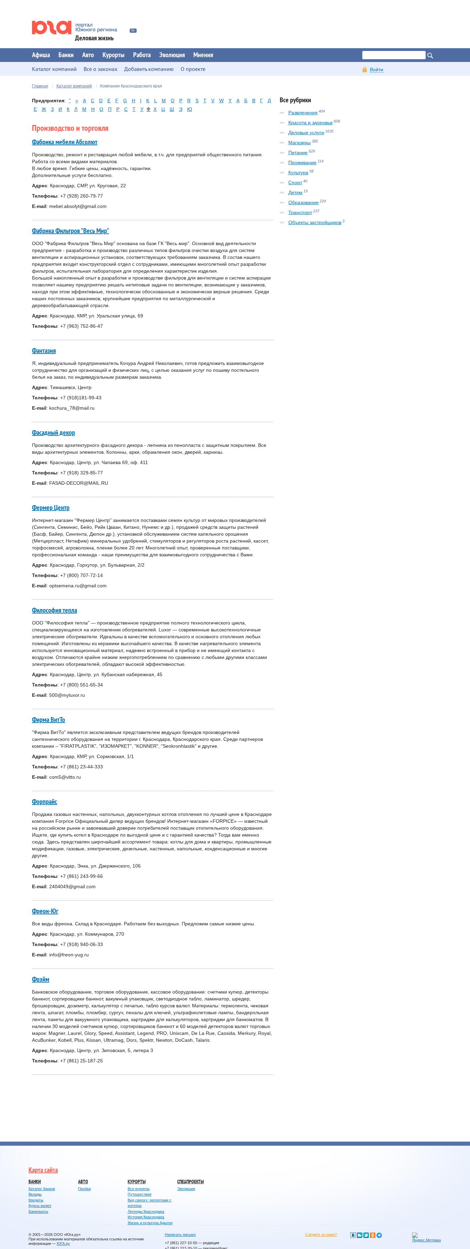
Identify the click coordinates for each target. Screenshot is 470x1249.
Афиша (41, 55)
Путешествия (139, 1194)
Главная (40, 86)
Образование (303, 202)
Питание (298, 152)
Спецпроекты (190, 1181)
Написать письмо (180, 1234)
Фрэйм (40, 979)
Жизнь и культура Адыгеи (150, 1223)
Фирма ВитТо (48, 720)
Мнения (203, 55)
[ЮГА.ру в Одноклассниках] (372, 1235)
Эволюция (172, 55)
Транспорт (300, 212)
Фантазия (44, 351)
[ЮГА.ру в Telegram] (379, 1235)
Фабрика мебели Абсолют (64, 142)
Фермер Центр (51, 508)
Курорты (114, 55)
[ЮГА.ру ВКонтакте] (353, 1235)
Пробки (84, 1189)
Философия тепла (54, 610)
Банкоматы (38, 1211)
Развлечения (303, 112)
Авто (88, 55)
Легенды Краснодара (146, 1211)
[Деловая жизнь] (79, 27)
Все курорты (139, 1189)
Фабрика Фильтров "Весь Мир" (70, 231)
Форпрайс (44, 802)
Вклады (35, 1194)
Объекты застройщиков (314, 222)
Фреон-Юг (45, 911)
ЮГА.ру (63, 1243)
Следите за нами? (321, 1234)
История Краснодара (146, 1217)
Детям (295, 192)
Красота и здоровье (310, 122)
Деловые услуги (306, 132)
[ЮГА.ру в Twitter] (366, 1235)
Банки (66, 55)
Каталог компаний (74, 86)
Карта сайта (43, 1170)
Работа (142, 55)
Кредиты (36, 1200)
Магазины (299, 142)
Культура (298, 172)
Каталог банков (42, 1189)
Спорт (295, 182)
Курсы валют (40, 1206)
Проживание (302, 162)
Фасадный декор (53, 433)
